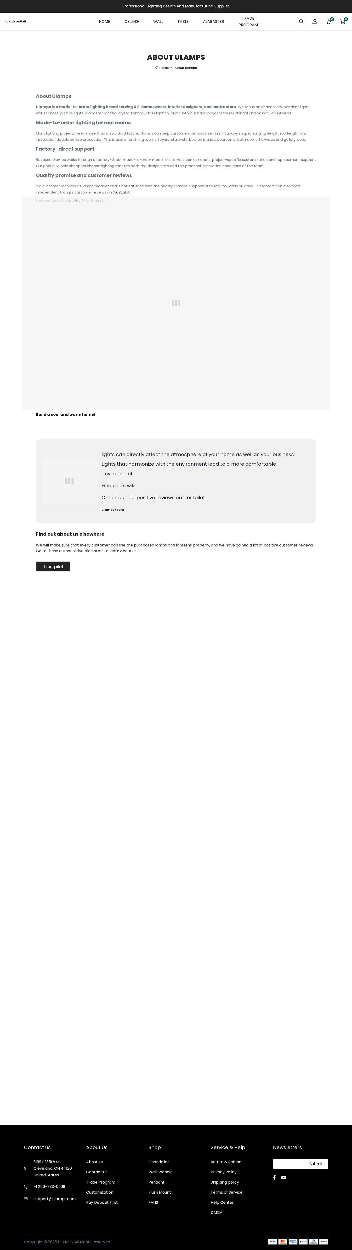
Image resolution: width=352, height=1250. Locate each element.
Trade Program (100, 1182)
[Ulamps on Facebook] (274, 1177)
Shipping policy (225, 1182)
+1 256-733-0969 (49, 1186)
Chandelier (158, 1162)
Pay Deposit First (102, 1202)
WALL (158, 21)
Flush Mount (159, 1192)
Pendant (156, 1182)
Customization (99, 1192)
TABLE (183, 21)
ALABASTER (213, 21)
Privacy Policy (224, 1172)
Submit (316, 1164)
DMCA (216, 1212)
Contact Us (97, 1172)
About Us (94, 1162)
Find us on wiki (118, 485)
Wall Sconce (160, 1172)
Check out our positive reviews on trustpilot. (154, 497)
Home (164, 68)
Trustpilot (121, 192)
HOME (104, 21)
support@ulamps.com (55, 1199)
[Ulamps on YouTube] (283, 1177)
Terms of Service (227, 1192)
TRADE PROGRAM (248, 22)
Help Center (222, 1202)
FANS (153, 1202)
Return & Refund (226, 1162)
